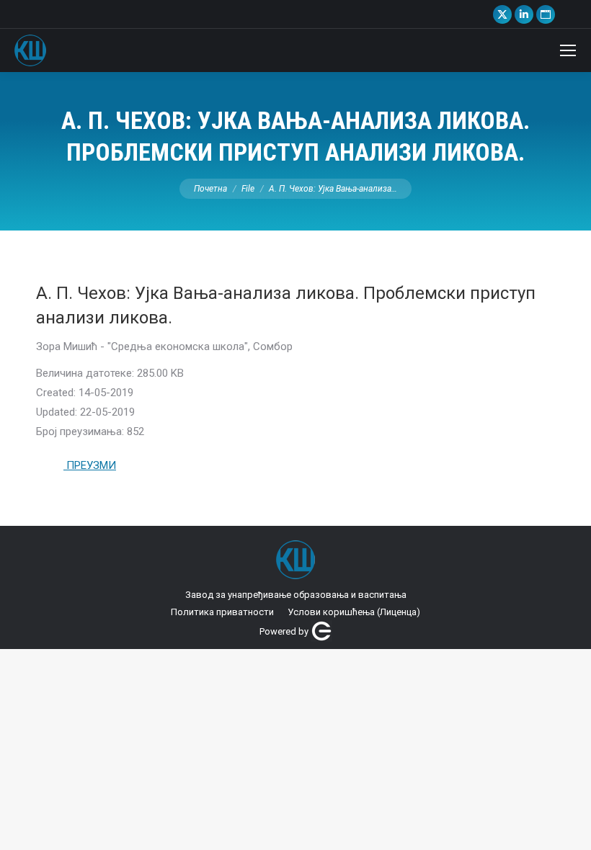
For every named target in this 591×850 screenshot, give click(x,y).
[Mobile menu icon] (568, 50)
